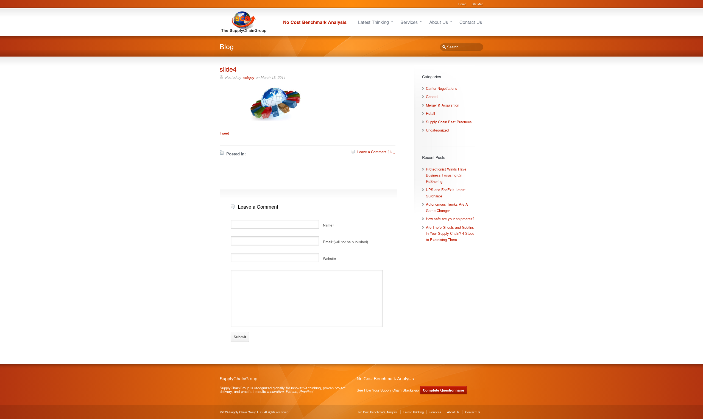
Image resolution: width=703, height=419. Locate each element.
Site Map (477, 4)
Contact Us (470, 22)
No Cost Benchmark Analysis (315, 22)
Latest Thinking (373, 22)
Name (328, 225)
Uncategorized (437, 130)
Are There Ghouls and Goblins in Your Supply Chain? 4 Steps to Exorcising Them (450, 233)
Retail (430, 113)
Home (462, 4)
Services (409, 22)
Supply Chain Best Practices (449, 121)
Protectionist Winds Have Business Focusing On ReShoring (446, 175)
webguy (248, 77)
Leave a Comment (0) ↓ (376, 151)
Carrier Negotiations (441, 88)
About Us (438, 22)
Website (329, 258)
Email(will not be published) (345, 241)
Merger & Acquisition (442, 105)
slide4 (228, 69)
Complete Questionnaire (443, 390)
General (432, 96)
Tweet (224, 133)
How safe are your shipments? (450, 218)
